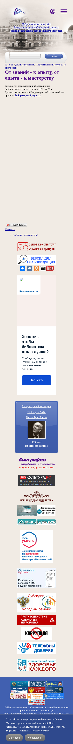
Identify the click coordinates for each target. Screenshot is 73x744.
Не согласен (35, 737)
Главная (9, 64)
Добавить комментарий (25, 235)
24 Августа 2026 (36, 412)
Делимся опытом (24, 64)
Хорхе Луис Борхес (36, 417)
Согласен (14, 737)
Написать (36, 380)
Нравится (10, 229)
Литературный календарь (36, 406)
